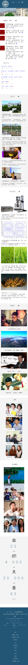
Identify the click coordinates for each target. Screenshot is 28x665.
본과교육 (9, 406)
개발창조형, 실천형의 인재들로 (14, 384)
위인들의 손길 (15, 628)
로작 (15, 623)
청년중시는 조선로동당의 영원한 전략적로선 (13, 62)
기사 (15, 634)
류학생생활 (8, 508)
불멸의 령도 (15, 626)
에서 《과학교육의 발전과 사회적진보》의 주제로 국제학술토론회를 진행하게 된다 (14, 107)
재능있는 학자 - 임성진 (14, 363)
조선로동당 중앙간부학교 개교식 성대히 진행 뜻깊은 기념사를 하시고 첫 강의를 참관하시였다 (15, 32)
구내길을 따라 (15, 652)
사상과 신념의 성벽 (6, 77)
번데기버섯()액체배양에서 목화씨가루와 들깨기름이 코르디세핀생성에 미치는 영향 (13, 286)
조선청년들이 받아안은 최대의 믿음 (11, 68)
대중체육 (7, 476)
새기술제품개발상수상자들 (14, 320)
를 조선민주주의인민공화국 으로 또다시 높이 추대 (15, 17)
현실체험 (7, 459)
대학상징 (15, 637)
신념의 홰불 (4, 73)
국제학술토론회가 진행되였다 (13, 172)
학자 (15, 645)
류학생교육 (10, 448)
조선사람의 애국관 (6, 58)
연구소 (15, 642)
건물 (15, 647)
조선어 (14, 2)
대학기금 (15, 650)
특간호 (15, 631)
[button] (1, 8)
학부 (15, 639)
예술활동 (7, 492)
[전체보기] (14, 12)
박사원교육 (10, 420)
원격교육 (9, 434)
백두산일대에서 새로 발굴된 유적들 (14, 341)
